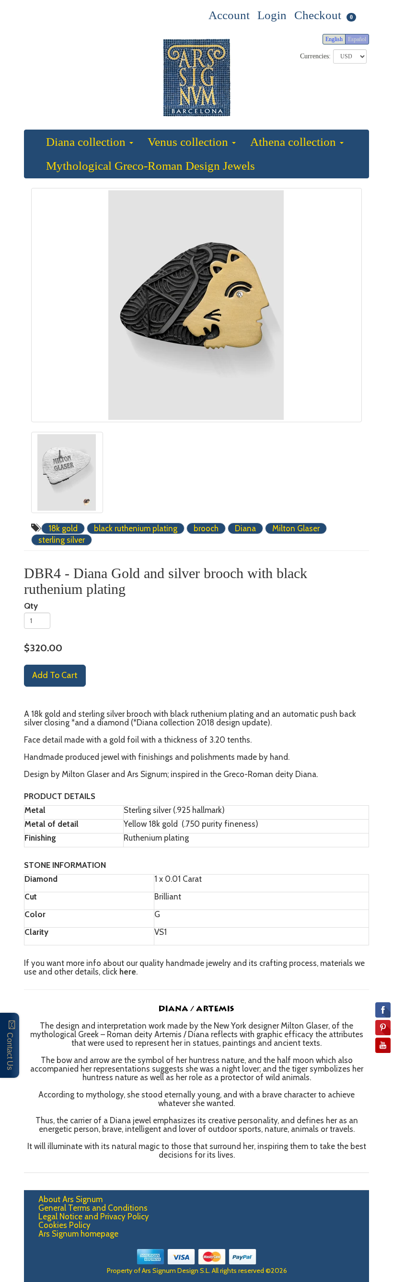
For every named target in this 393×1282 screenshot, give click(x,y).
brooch (206, 528)
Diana (245, 528)
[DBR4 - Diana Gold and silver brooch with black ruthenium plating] (196, 305)
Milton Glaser (296, 528)
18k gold (63, 528)
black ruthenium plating (135, 528)
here (127, 971)
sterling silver (61, 540)
